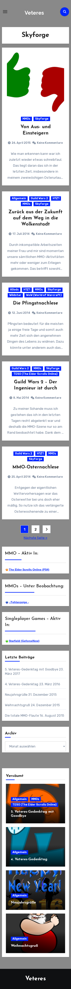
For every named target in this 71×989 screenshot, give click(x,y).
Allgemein (19, 198)
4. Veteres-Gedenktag (21, 684)
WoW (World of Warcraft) (44, 295)
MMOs (26, 118)
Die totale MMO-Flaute (22, 715)
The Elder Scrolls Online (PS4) (29, 569)
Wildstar (15, 295)
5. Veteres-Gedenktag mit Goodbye (31, 669)
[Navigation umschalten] (5, 11)
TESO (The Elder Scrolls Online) (35, 374)
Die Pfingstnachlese (35, 303)
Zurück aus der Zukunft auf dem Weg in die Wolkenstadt (35, 218)
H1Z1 (56, 198)
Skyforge (42, 118)
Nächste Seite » (35, 538)
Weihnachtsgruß (17, 705)
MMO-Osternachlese (35, 467)
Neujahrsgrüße (16, 695)
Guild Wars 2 (39, 198)
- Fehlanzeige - (19, 602)
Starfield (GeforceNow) (24, 640)
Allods (14, 289)
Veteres (34, 13)
